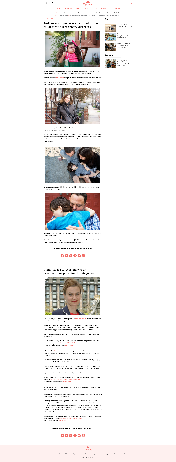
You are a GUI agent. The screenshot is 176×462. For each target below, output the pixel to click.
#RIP (60, 418)
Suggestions (108, 454)
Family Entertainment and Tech (101, 12)
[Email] (79, 255)
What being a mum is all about (96, 15)
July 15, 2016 (67, 382)
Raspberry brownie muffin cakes (78, 15)
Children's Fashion (69, 12)
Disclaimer (66, 454)
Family (58, 12)
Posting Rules (74, 454)
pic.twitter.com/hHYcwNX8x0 (66, 343)
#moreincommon (69, 418)
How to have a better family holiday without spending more (123, 35)
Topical (56, 19)
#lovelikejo (52, 343)
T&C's (115, 454)
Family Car (87, 12)
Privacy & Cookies (85, 454)
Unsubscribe (122, 454)
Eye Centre (79, 12)
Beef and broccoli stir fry (113, 15)
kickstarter (60, 78)
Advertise (58, 454)
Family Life (48, 19)
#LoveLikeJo (55, 379)
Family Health (116, 12)
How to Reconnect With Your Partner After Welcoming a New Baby (124, 45)
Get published (64, 15)
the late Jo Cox (80, 319)
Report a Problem (98, 454)
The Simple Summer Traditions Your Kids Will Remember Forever (124, 26)
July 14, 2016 (69, 345)
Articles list (63, 19)
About (52, 454)
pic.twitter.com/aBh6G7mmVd (70, 379)
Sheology (91, 457)
